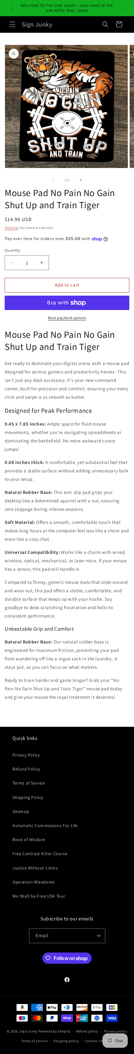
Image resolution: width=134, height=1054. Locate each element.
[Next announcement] (122, 8)
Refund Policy (26, 769)
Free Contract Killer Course (39, 853)
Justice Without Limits (35, 868)
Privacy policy (115, 1031)
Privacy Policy (26, 755)
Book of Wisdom (28, 839)
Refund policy (87, 1031)
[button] (12, 24)
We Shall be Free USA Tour (38, 896)
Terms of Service (28, 783)
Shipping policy (66, 1041)
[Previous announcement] (11, 8)
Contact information (101, 1041)
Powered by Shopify (54, 1031)
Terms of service (34, 1041)
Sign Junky (28, 1031)
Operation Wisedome (33, 882)
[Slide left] (53, 180)
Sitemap (20, 811)
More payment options (67, 317)
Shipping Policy (27, 797)
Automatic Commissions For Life (45, 825)
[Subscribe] (98, 935)
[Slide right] (81, 180)
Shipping (11, 228)
